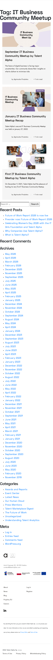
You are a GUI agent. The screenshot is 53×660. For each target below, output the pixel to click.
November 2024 (13, 308)
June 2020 (11, 466)
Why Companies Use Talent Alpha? (24, 231)
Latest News (12, 497)
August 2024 (12, 320)
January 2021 (12, 439)
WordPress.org (13, 544)
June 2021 (10, 420)
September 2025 (14, 277)
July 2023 (10, 347)
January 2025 (12, 300)
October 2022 (12, 373)
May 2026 (10, 254)
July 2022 (10, 381)
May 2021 (10, 424)
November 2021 (13, 408)
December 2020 (13, 443)
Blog (5, 595)
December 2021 (13, 404)
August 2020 (12, 458)
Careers (6, 604)
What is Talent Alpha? (17, 235)
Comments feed (13, 540)
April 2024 (10, 327)
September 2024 (14, 316)
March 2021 (11, 431)
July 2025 (10, 281)
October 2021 (12, 412)
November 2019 (13, 477)
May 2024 (10, 323)
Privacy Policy (24, 632)
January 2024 (12, 331)
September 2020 (14, 454)
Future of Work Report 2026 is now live (26, 216)
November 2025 (13, 273)
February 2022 (13, 397)
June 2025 (11, 285)
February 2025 (13, 296)
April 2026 (10, 258)
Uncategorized (13, 516)
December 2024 (13, 304)
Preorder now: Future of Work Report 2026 (28, 219)
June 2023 (11, 350)
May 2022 (10, 389)
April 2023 (10, 354)
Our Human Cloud (14, 501)
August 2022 (12, 377)
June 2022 (11, 385)
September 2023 (14, 339)
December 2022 (13, 366)
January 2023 (12, 362)
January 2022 (12, 400)
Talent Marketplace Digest (19, 509)
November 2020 (13, 447)
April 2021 (10, 427)
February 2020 (13, 474)
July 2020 (10, 462)
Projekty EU (8, 600)
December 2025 (13, 270)
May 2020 (10, 470)
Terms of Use (33, 632)
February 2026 (13, 266)
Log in (8, 532)
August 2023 (12, 343)
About (6, 587)
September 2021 (14, 416)
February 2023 (13, 358)
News (5, 591)
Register (29, 591)
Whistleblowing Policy (38, 653)
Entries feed (12, 536)
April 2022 (10, 393)
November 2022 (13, 370)
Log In (28, 587)
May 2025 (10, 289)
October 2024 (12, 312)
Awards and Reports (16, 490)
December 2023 (13, 335)
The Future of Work (16, 513)
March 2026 (11, 262)
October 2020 (12, 450)
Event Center (12, 493)
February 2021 (13, 435)
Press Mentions (13, 505)
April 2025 (10, 293)
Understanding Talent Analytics (22, 520)
